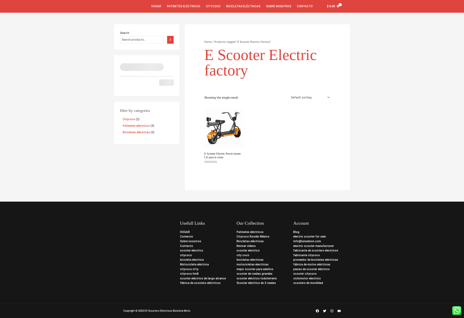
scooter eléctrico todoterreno (257, 278)
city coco (243, 255)
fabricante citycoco (306, 255)
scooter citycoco (305, 273)
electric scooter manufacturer (313, 246)
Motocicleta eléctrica (194, 264)
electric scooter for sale (309, 236)
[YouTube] (339, 311)
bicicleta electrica (192, 259)
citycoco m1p (189, 269)
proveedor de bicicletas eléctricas (315, 259)
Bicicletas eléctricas (243, 6)
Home (208, 42)
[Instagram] (332, 311)
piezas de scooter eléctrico (311, 269)
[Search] (170, 40)
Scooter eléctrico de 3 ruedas (256, 283)
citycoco (186, 255)
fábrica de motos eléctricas (311, 264)
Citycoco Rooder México (253, 236)
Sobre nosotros (278, 6)
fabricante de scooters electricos (315, 250)
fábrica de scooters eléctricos (200, 283)
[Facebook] (317, 311)
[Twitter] (324, 311)
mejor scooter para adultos (255, 269)
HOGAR (185, 232)
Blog (296, 232)
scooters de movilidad (308, 283)
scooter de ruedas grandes (254, 273)
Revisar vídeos (246, 246)
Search (124, 33)
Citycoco (213, 6)
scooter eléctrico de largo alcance (203, 278)
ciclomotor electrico (307, 278)
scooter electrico (191, 250)
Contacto (305, 6)
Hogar (156, 6)
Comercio (186, 236)
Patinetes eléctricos (183, 6)
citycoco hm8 (189, 273)
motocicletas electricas (253, 264)
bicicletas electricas (250, 259)
